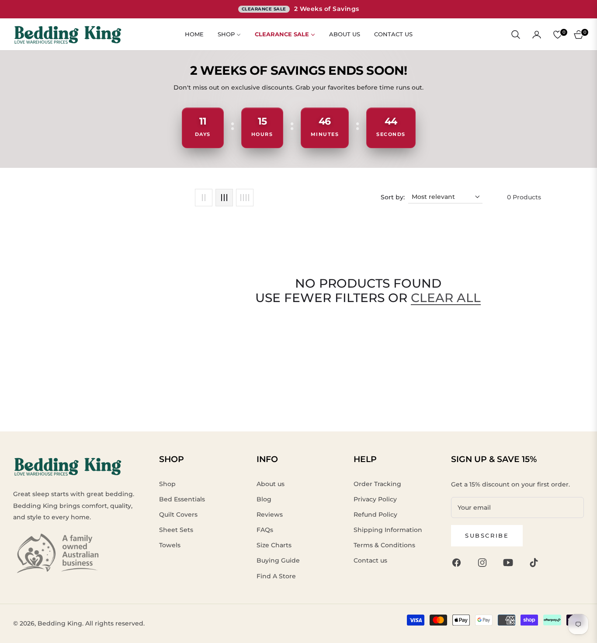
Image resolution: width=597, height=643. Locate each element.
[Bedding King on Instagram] (484, 562)
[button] (515, 34)
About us (271, 484)
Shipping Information (388, 530)
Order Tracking (377, 484)
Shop (167, 484)
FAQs (265, 530)
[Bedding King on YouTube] (510, 562)
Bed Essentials (182, 499)
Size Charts (274, 545)
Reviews (270, 514)
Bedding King (60, 623)
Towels (169, 545)
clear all (446, 297)
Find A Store (276, 576)
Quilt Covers (178, 514)
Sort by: (393, 197)
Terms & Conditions (384, 545)
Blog (264, 499)
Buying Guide (278, 560)
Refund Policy (375, 514)
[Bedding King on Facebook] (458, 562)
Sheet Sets (176, 530)
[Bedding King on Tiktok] (536, 562)
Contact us (370, 560)
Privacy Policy (375, 499)
